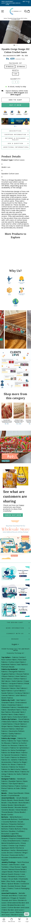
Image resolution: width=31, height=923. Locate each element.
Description (16, 131)
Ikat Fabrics (22, 664)
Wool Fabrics (6, 679)
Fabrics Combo (18, 657)
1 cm (15, 74)
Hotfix (13, 850)
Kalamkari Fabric (14, 705)
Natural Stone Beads (17, 869)
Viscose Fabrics (22, 674)
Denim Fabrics (7, 698)
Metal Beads (19, 805)
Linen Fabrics (20, 676)
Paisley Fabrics (20, 726)
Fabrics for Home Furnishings (13, 750)
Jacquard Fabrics (16, 683)
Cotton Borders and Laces (18, 907)
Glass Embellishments (11, 841)
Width (15, 70)
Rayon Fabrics (8, 676)
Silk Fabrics (5, 681)
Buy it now (15, 105)
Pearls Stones (19, 872)
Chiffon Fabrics (19, 679)
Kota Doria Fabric (20, 717)
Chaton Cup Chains (16, 846)
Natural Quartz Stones (10, 874)
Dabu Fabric (19, 714)
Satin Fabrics (17, 681)
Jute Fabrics (21, 695)
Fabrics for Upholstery (19, 748)
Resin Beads (19, 800)
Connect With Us (15, 633)
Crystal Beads (14, 795)
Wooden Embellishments (11, 857)
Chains (25, 841)
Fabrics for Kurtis (19, 743)
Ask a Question (15, 143)
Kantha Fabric (7, 714)
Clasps (4, 879)
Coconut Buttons (9, 822)
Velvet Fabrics (14, 686)
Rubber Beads (7, 805)
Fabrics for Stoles (17, 767)
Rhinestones (22, 850)
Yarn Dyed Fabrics (16, 783)
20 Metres (21, 66)
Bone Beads (24, 803)
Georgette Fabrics (16, 671)
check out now (13, 515)
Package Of (15, 63)
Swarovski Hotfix (16, 855)
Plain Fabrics (24, 722)
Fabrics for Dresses (9, 745)
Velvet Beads (21, 810)
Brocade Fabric (18, 712)
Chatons (17, 853)
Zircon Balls (13, 879)
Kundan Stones (14, 886)
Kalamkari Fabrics (8, 664)
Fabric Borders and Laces (12, 910)
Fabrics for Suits (14, 774)
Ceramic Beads (7, 810)
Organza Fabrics (8, 674)
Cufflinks (20, 831)
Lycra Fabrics (19, 691)
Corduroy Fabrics (21, 693)
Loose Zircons (7, 853)
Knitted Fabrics (7, 786)
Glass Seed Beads (16, 793)
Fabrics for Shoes (8, 764)
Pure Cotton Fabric (9, 660)
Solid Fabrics (7, 724)
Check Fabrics (20, 724)
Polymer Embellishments (19, 838)
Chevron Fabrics (8, 729)
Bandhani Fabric (14, 710)
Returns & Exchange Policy (15, 139)
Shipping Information (15, 134)
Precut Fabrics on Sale (10, 788)
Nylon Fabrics (6, 691)
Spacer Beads (13, 884)
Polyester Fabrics (8, 688)
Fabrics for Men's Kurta (10, 769)
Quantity (15, 79)
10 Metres (10, 66)
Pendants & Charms (16, 876)
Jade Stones (14, 864)
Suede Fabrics (7, 693)
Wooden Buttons (8, 826)
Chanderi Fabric (7, 702)
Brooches (5, 834)
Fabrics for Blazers (18, 757)
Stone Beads (19, 812)
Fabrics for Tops (14, 741)
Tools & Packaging (21, 888)
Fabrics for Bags (19, 762)
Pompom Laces (7, 912)
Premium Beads (7, 667)
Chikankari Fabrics (8, 707)
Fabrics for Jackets (9, 760)
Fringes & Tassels (18, 898)
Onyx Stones (15, 867)
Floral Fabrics (24, 719)
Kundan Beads (7, 807)
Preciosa (5, 855)
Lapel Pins (15, 834)
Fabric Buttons (15, 829)
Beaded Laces (17, 915)
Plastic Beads (6, 800)
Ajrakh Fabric (6, 717)
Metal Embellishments (10, 843)
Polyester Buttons (16, 824)
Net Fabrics (21, 688)
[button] (14, 126)
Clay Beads (12, 803)
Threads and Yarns (9, 900)
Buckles (12, 831)
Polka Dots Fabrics (9, 722)
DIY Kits (5, 891)
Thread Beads (7, 812)
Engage (15, 639)
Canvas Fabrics (7, 695)
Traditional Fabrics (9, 736)
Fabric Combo (21, 786)
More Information (15, 628)
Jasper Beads (7, 872)
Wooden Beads (21, 807)
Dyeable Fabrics (15, 781)
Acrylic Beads (21, 798)
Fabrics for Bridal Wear (10, 752)
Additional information (15, 147)
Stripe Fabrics (7, 726)
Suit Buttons (24, 819)
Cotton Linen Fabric (17, 662)
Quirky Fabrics (14, 733)
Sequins (4, 838)
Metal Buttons (16, 817)
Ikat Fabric (21, 700)
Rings (25, 853)
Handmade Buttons (9, 819)
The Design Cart (15, 622)
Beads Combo (7, 814)
